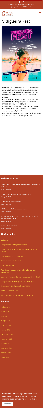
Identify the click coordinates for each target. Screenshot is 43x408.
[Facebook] (20, 2)
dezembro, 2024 (7, 334)
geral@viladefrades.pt (27, 4)
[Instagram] (23, 2)
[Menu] (40, 13)
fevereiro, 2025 (6, 325)
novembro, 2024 (7, 339)
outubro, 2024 (6, 343)
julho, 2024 (5, 357)
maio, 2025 (5, 312)
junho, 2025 (5, 307)
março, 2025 (5, 321)
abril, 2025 (4, 316)
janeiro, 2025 (5, 330)
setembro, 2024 (6, 348)
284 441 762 (13, 4)
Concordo (8, 404)
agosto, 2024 (6, 353)
